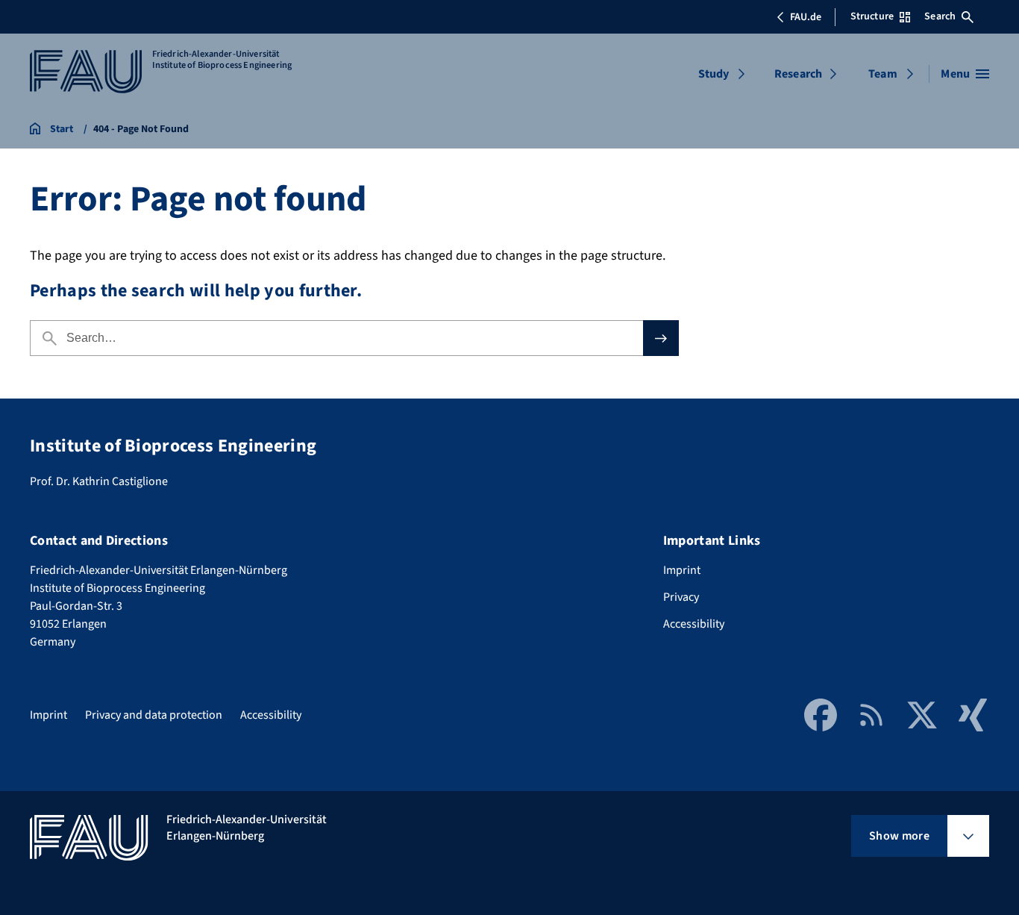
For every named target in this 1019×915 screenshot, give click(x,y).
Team (882, 74)
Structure (872, 16)
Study (714, 74)
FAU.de (805, 17)
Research (798, 74)
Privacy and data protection (153, 715)
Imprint (681, 570)
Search (940, 16)
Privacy (681, 597)
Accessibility (693, 624)
